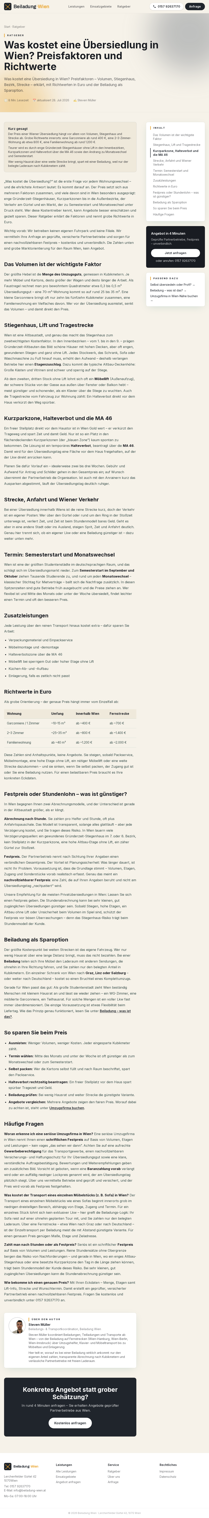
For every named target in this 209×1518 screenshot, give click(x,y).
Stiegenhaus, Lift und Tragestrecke (176, 144)
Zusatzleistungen (164, 180)
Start (7, 26)
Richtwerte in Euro (165, 186)
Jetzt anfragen (175, 253)
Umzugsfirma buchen (66, 1108)
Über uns (114, 1476)
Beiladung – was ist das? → (168, 290)
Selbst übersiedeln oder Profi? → (172, 284)
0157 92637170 (169, 6)
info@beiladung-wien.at (30, 1490)
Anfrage (195, 6)
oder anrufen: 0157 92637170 (176, 260)
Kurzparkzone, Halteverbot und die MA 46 (175, 152)
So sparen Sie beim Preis (170, 208)
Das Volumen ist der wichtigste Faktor (173, 137)
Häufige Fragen (163, 214)
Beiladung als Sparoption (170, 202)
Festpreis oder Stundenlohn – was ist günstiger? (176, 194)
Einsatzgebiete (101, 6)
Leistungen (76, 6)
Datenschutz (168, 1476)
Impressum (167, 1471)
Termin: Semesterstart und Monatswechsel (170, 172)
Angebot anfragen (68, 1482)
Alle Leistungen (66, 1471)
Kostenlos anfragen (70, 1423)
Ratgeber (123, 6)
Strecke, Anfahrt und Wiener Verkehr (172, 162)
